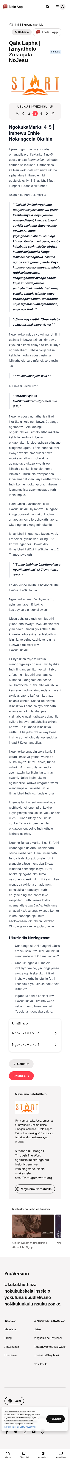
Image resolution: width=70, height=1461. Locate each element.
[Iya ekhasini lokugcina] (53, 113)
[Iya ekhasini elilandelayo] (47, 113)
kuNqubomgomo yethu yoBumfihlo (20, 1426)
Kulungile (55, 1418)
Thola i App (50, 32)
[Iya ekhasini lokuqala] (17, 113)
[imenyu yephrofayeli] (60, 6)
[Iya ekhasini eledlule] (23, 113)
